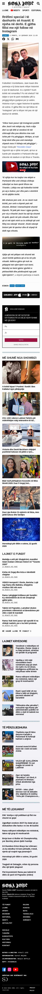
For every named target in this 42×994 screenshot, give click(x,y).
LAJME (5, 10)
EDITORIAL (36, 10)
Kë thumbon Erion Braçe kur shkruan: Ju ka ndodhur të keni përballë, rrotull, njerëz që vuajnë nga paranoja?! (19, 849)
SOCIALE (5, 930)
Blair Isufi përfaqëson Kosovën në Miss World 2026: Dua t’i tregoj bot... (20, 482)
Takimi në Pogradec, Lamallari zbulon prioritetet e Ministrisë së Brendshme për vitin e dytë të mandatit (20, 610)
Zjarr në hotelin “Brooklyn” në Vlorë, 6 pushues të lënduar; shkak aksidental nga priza (26, 779)
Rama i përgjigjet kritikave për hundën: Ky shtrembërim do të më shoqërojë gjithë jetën (19, 597)
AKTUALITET (7, 923)
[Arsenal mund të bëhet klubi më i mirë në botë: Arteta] (7, 751)
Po (6, 326)
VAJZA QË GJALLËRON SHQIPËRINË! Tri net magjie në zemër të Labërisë (27, 764)
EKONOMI (6, 914)
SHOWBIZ (26, 917)
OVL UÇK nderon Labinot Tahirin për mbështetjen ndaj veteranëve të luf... (19, 419)
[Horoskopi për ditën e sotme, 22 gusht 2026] (21, 529)
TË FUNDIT (6, 905)
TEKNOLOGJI (28, 914)
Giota (12, 285)
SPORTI (25, 10)
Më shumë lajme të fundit (16, 631)
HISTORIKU (6, 942)
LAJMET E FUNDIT (13, 553)
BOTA (25, 911)
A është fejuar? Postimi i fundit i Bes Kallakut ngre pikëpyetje (18, 387)
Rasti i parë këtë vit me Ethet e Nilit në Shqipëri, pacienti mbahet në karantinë (27, 694)
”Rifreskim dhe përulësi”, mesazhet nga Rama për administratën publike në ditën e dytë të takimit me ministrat (27, 709)
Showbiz (5, 35)
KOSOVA (26, 908)
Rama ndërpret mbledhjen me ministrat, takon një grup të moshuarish (28, 679)
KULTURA (6, 939)
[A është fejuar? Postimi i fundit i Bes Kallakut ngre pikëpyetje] (21, 372)
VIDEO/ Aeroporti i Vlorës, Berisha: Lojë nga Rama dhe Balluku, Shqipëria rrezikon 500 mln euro (20, 584)
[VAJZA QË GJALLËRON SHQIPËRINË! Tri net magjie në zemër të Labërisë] (7, 765)
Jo (6, 333)
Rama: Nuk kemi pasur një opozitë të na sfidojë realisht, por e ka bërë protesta (20, 622)
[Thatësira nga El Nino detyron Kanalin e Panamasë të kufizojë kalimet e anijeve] (7, 737)
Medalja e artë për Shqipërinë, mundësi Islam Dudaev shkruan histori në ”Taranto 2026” (21, 561)
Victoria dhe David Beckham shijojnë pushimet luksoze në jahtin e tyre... (19, 450)
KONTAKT (6, 945)
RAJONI (26, 905)
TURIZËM (5, 933)
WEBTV (16, 10)
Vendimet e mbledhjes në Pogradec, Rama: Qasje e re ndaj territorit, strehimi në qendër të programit (27, 649)
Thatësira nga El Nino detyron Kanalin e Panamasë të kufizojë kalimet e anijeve (25, 735)
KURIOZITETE (7, 936)
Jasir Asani (20, 285)
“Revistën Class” (24, 147)
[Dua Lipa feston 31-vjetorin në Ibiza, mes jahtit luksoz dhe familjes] (21, 498)
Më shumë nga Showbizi (19, 357)
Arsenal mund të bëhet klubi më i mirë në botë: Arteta (26, 748)
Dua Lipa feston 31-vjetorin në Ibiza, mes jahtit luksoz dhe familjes (20, 513)
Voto (21, 340)
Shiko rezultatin (21, 345)
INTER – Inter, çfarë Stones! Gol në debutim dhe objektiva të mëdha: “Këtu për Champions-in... (28, 792)
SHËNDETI (27, 920)
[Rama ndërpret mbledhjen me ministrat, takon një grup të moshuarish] (7, 681)
